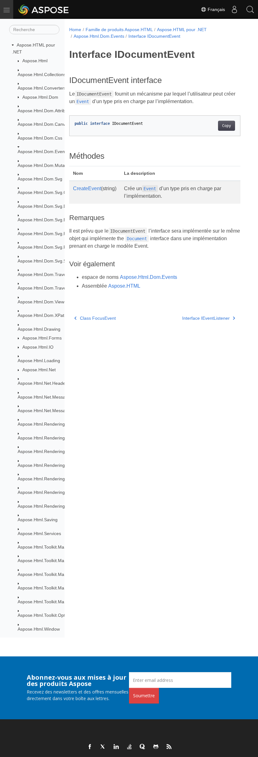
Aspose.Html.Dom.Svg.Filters (47, 233)
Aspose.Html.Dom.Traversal (45, 274)
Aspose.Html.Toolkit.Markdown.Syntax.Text (60, 601)
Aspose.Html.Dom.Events (43, 151)
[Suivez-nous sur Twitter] (103, 747)
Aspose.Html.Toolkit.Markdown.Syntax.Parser (63, 574)
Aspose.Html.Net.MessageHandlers (53, 410)
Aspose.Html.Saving (38, 519)
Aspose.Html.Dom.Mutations (46, 165)
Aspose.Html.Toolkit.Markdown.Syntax (55, 547)
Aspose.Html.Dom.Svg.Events (47, 219)
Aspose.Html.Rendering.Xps (46, 506)
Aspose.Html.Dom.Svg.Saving (47, 260)
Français (215, 9)
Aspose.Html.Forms (42, 337)
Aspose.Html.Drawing (39, 329)
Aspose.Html (35, 60)
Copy (226, 126)
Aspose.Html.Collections (42, 74)
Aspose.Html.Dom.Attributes (46, 110)
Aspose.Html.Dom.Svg (40, 178)
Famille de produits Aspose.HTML (119, 29)
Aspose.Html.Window (39, 629)
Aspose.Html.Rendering (41, 424)
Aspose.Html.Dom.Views (42, 301)
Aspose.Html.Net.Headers (43, 383)
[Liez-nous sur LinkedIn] (116, 747)
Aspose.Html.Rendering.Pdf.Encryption (56, 492)
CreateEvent (87, 188)
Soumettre (144, 696)
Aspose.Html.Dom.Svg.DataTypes (51, 206)
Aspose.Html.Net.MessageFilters (50, 397)
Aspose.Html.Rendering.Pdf (45, 478)
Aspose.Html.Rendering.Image (48, 465)
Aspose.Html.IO (37, 347)
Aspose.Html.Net (39, 369)
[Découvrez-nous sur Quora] (143, 747)
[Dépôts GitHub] (156, 747)
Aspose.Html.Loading (39, 360)
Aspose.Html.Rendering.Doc (46, 437)
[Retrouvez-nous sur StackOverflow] (130, 747)
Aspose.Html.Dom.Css (40, 138)
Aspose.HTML (124, 286)
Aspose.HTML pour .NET (182, 29)
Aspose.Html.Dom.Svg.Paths (46, 247)
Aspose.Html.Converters (42, 88)
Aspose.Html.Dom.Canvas (44, 124)
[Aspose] (44, 9)
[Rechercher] (250, 9)
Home (75, 29)
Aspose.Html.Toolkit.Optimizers (48, 615)
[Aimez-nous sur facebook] (90, 747)
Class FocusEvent (98, 318)
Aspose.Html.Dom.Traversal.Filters (52, 287)
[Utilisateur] (234, 9)
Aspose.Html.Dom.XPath (42, 315)
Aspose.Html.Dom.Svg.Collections (51, 192)
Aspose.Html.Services (39, 533)
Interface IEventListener (206, 318)
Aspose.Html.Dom (40, 97)
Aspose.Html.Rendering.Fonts (47, 451)
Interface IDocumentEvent (154, 36)
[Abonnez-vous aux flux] (169, 747)
